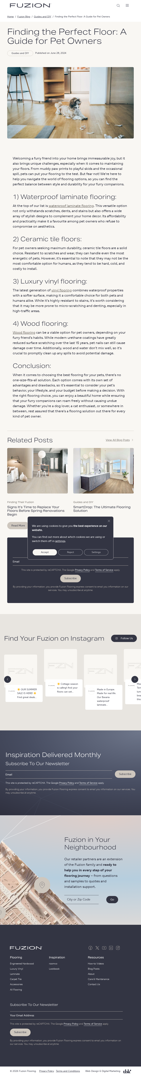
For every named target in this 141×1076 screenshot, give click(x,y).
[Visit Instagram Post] (62, 672)
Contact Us (94, 984)
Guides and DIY (42, 17)
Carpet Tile (15, 979)
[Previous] (7, 679)
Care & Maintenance (98, 979)
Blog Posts (94, 969)
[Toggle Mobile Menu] (127, 5)
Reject (70, 552)
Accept (45, 552)
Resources (96, 957)
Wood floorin (23, 332)
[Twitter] (97, 947)
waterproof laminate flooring (71, 206)
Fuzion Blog (23, 17)
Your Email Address (22, 1015)
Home (10, 17)
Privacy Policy (82, 570)
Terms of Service (104, 570)
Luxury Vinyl (16, 969)
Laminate (15, 974)
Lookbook (54, 969)
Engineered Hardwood (22, 964)
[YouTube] (104, 947)
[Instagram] (118, 947)
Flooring (16, 957)
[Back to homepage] (30, 5)
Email (16, 561)
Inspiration (57, 957)
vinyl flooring (61, 290)
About (91, 974)
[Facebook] (90, 947)
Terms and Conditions (68, 1071)
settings (60, 541)
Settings (96, 552)
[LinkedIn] (111, 947)
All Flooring (16, 990)
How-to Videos (96, 964)
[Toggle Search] (118, 5)
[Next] (134, 679)
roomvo (53, 964)
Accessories (16, 984)
